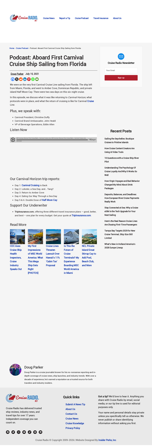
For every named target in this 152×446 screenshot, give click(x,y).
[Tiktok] (29, 432)
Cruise (90, 101)
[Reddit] (21, 79)
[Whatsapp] (33, 79)
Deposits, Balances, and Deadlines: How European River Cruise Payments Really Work (121, 198)
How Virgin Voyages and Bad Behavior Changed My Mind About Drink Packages (122, 185)
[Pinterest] (29, 79)
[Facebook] (12, 79)
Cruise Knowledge (75, 423)
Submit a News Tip (75, 404)
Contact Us (71, 413)
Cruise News (49, 18)
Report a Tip (64, 18)
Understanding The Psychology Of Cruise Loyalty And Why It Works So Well (120, 171)
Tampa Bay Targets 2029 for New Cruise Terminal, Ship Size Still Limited (119, 234)
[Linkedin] (25, 79)
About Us (117, 18)
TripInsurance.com (81, 215)
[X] (17, 79)
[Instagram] (18, 432)
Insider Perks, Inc (107, 440)
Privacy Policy (73, 428)
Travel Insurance (100, 18)
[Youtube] (24, 432)
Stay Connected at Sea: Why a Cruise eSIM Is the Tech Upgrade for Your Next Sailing (121, 211)
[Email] (37, 79)
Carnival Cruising (30, 185)
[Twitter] (13, 432)
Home (12, 48)
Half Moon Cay (49, 200)
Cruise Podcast (82, 18)
